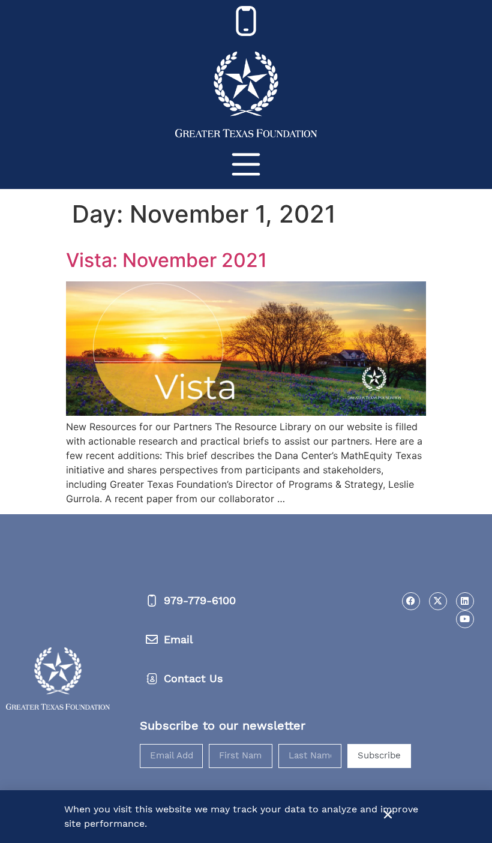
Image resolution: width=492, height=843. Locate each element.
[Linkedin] (465, 601)
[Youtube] (465, 619)
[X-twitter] (438, 601)
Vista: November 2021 (166, 260)
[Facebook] (411, 601)
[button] (388, 814)
